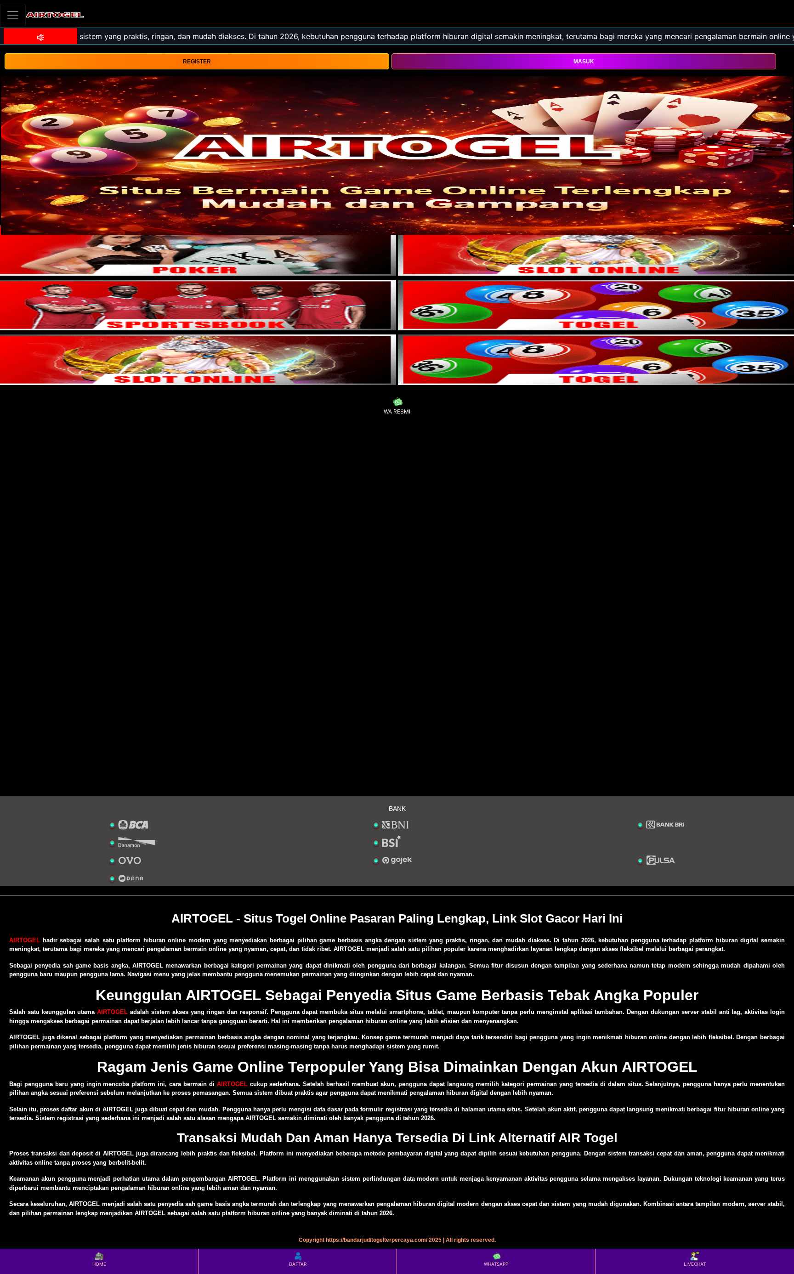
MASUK (583, 61)
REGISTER (197, 61)
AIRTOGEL (24, 940)
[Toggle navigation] (13, 15)
